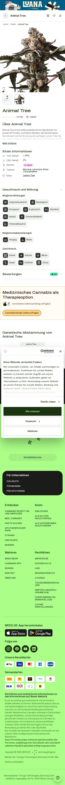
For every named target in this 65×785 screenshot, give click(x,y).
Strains (10, 535)
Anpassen (30, 421)
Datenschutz (43, 563)
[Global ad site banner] (32, 5)
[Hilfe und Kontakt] (58, 778)
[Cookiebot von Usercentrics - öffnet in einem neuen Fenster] (41, 351)
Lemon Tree (31, 344)
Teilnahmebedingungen (47, 584)
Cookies (40, 578)
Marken (9, 545)
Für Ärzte (13, 481)
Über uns (10, 578)
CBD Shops (11, 540)
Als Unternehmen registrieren (45, 524)
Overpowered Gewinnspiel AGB (45, 598)
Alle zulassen (32, 411)
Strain (13, 24)
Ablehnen (32, 431)
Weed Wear (11, 559)
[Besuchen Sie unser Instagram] (8, 648)
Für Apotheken (16, 491)
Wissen (9, 568)
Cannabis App (13, 563)
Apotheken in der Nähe (15, 529)
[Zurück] (5, 16)
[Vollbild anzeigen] (4, 88)
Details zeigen (48, 401)
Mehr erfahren (9, 143)
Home (5, 24)
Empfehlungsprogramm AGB (46, 591)
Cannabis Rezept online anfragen (22, 313)
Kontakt (10, 573)
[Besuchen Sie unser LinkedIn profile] (33, 648)
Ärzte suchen (13, 523)
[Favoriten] (54, 15)
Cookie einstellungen (44, 605)
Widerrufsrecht (45, 573)
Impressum (41, 559)
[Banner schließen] (60, 351)
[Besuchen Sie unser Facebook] (17, 648)
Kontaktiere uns (32, 457)
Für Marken (13, 486)
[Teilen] (60, 15)
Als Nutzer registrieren (43, 517)
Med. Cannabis (13, 518)
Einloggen (41, 511)
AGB (37, 568)
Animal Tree (23, 24)
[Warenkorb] (48, 15)
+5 (55, 274)
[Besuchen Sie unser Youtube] (25, 648)
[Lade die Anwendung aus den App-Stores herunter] (16, 632)
